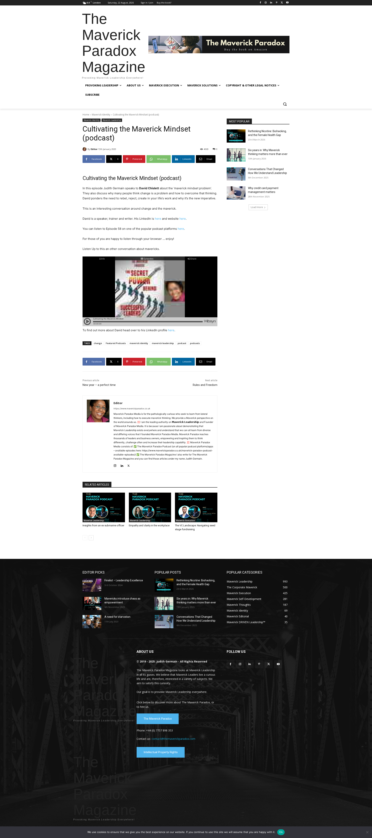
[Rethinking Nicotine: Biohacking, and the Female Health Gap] (236, 136)
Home (86, 114)
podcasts (195, 343)
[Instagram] (266, 3)
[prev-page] (85, 537)
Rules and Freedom (205, 385)
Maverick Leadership (112, 120)
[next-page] (91, 537)
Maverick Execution (185, 520)
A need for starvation (117, 616)
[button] (284, 104)
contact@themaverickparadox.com (173, 739)
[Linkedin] (271, 3)
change (98, 343)
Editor (94, 149)
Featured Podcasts (116, 343)
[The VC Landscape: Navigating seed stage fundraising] (196, 507)
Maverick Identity (101, 114)
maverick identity (139, 343)
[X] (282, 3)
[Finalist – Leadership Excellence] (92, 585)
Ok (281, 832)
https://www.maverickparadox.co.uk (132, 408)
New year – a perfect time (99, 385)
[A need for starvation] (92, 621)
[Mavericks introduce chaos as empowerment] (92, 603)
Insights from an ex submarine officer (103, 525)
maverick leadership (163, 343)
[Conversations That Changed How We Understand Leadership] (236, 174)
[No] (367, 832)
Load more (257, 207)
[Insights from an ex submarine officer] (104, 507)
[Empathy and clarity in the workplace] (150, 507)
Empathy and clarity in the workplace (149, 525)
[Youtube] (287, 3)
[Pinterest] (276, 3)
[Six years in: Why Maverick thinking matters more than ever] (236, 155)
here (158, 218)
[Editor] (85, 149)
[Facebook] (260, 3)
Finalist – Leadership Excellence (123, 580)
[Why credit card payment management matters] (236, 193)
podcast (182, 343)
